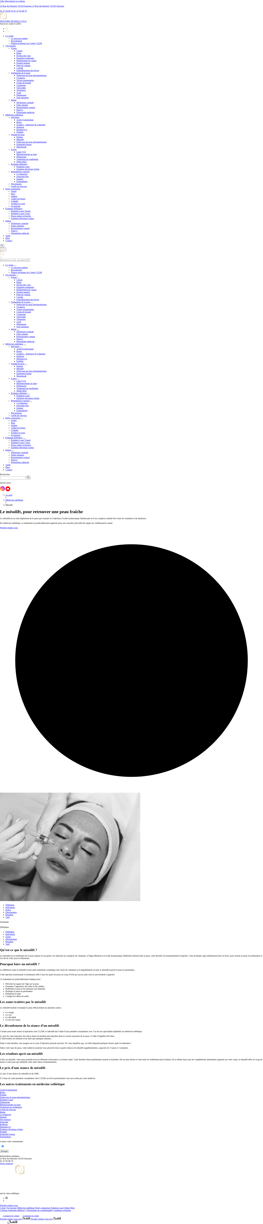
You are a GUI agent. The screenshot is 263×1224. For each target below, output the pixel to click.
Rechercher (5, 474)
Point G (19, 110)
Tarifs (7, 236)
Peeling (19, 137)
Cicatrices (20, 78)
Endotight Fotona (24, 144)
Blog (7, 238)
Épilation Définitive (13, 208)
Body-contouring (12, 189)
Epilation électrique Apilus (27, 169)
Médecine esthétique (14, 115)
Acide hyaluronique (25, 120)
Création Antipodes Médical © (13, 1210)
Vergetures (21, 90)
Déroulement (11, 912)
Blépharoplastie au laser (26, 154)
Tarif (7, 917)
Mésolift (20, 139)
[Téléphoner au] (2, 1223)
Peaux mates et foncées (21, 216)
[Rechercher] (28, 260)
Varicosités (21, 88)
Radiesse (20, 127)
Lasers (14, 149)
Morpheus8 (21, 147)
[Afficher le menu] (3, 249)
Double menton (23, 63)
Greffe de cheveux (19, 186)
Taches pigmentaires (25, 80)
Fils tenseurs (16, 184)
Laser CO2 (21, 152)
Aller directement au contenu (12, 1)
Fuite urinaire (22, 105)
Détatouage (21, 95)
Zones (8, 910)
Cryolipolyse (22, 174)
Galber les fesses (18, 199)
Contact (8, 241)
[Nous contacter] (5, 1223)
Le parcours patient (19, 38)
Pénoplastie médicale (25, 112)
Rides (18, 53)
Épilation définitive (19, 164)
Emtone (19, 179)
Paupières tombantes (25, 58)
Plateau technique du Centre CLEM (26, 43)
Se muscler (15, 206)
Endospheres (22, 181)
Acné (18, 93)
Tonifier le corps (18, 204)
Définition (9, 905)
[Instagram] (6, 1198)
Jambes (14, 196)
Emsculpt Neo (22, 176)
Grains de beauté (23, 83)
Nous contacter (6, 1163)
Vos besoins (10, 46)
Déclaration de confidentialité (39, 1210)
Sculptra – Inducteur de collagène (30, 125)
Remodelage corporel (20, 171)
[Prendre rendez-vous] (12, 1223)
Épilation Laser (23, 167)
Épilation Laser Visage (21, 211)
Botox (19, 122)
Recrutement (16, 41)
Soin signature (22, 97)
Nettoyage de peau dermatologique (31, 75)
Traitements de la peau (20, 73)
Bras (13, 194)
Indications (10, 907)
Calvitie (19, 68)
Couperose (21, 85)
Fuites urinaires (17, 226)
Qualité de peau (18, 134)
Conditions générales (62, 1210)
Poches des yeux (23, 56)
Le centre (9, 36)
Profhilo (19, 132)
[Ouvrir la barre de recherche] (2, 245)
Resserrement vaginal (25, 107)
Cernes (19, 51)
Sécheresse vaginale (25, 102)
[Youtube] (6, 1201)
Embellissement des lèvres (27, 70)
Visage (14, 48)
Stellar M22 (21, 162)
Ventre (14, 191)
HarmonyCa (21, 130)
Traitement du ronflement (27, 159)
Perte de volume (23, 65)
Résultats (9, 915)
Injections (15, 117)
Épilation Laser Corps (20, 213)
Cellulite (14, 201)
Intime (13, 100)
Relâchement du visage (26, 60)
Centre (3, 1208)
